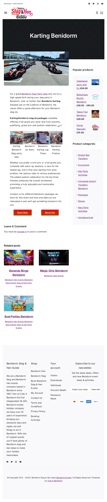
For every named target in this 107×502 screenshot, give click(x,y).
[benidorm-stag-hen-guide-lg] (21, 8)
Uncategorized (85, 217)
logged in (22, 231)
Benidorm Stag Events (54, 276)
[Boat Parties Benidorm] (19, 297)
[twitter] (93, 4)
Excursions (83, 165)
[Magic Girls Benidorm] (54, 251)
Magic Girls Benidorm (54, 270)
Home (9, 43)
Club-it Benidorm (54, 481)
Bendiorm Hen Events (14, 280)
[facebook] (89, 4)
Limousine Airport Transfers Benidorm (87, 185)
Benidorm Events (64, 477)
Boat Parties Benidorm (19, 316)
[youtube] (102, 4)
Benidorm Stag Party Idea (34, 94)
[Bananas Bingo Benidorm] (19, 251)
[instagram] (98, 4)
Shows (81, 201)
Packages (83, 195)
